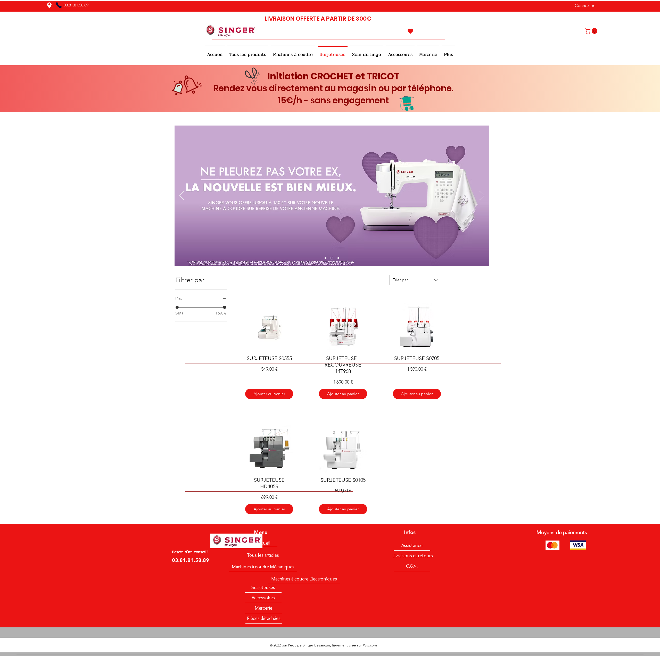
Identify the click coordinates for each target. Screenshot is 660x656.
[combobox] (415, 280)
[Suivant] (482, 196)
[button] (592, 31)
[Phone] (59, 5)
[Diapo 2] (332, 257)
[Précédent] (181, 196)
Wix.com (370, 645)
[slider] (177, 307)
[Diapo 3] (338, 258)
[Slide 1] (325, 258)
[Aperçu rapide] (269, 327)
